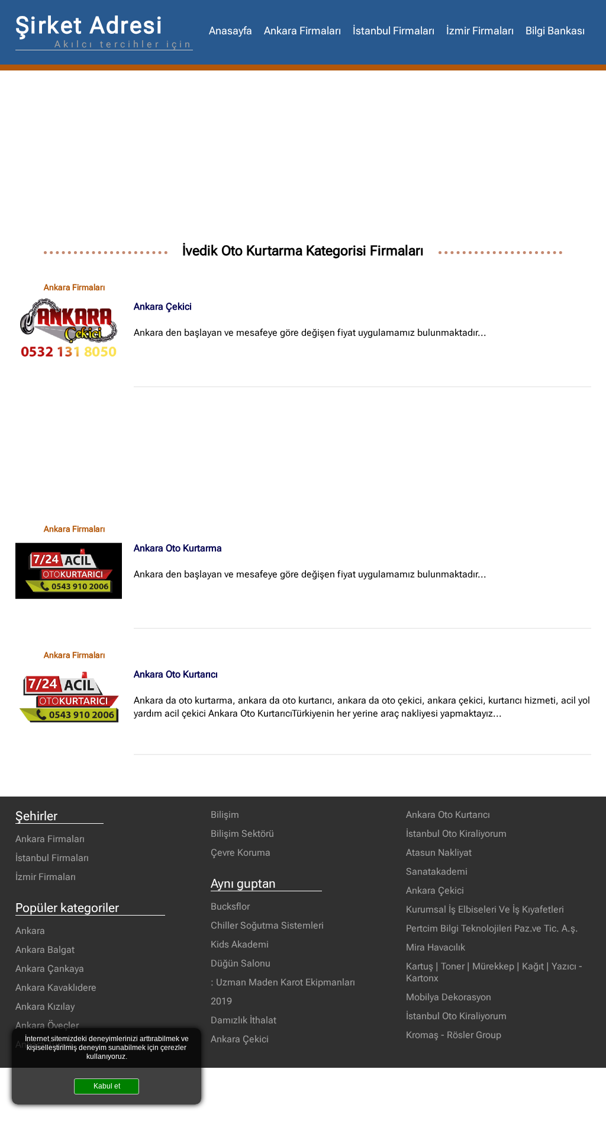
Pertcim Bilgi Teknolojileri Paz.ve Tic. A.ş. (492, 928)
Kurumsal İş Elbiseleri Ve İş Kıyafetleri (485, 909)
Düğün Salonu (240, 963)
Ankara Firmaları (302, 31)
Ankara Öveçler (47, 1025)
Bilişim (225, 814)
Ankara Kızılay (45, 1006)
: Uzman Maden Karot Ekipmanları (283, 982)
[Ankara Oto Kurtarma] (74, 571)
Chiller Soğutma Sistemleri (267, 925)
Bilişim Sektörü (242, 833)
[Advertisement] (303, 159)
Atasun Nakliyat (439, 852)
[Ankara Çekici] (74, 329)
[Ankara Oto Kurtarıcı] (74, 697)
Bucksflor (230, 906)
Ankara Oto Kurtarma (178, 548)
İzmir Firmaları (480, 31)
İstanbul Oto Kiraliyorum (456, 833)
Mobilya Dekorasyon (448, 997)
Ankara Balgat (45, 949)
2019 (221, 1001)
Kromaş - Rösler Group (453, 1035)
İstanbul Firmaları (393, 31)
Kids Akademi (240, 944)
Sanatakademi (437, 871)
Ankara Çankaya (49, 968)
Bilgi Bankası (555, 31)
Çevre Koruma (240, 852)
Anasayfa (230, 31)
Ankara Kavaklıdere (55, 987)
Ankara (30, 930)
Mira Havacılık (435, 947)
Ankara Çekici (163, 306)
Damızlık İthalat (243, 1020)
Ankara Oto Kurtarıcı (176, 674)
